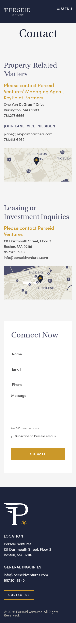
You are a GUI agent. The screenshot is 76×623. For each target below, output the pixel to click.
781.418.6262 (14, 139)
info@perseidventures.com (26, 257)
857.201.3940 (14, 251)
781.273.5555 (14, 115)
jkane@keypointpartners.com (28, 133)
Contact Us (19, 595)
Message (18, 395)
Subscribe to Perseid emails (35, 436)
